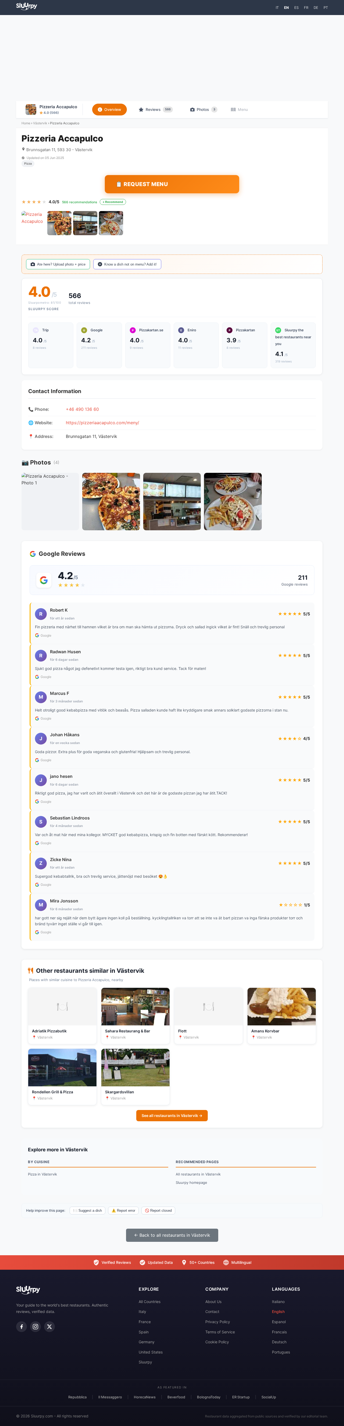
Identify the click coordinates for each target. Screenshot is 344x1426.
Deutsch (279, 1342)
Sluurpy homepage (191, 1182)
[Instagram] (35, 1326)
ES (296, 7)
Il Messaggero (110, 1397)
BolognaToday (208, 1397)
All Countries (149, 1301)
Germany (147, 1342)
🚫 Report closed (158, 1211)
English (278, 1311)
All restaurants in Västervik (198, 1174)
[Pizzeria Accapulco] (34, 223)
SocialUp (268, 1397)
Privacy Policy (217, 1321)
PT (326, 7)
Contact (212, 1311)
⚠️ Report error (123, 1211)
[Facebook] (21, 1326)
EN (286, 7)
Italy (142, 1311)
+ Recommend (113, 202)
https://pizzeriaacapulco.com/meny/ (102, 422)
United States (151, 1352)
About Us (213, 1301)
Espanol (279, 1321)
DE (316, 7)
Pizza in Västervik (42, 1174)
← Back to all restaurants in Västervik (172, 1235)
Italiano (278, 1301)
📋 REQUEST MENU (142, 184)
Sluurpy (145, 1362)
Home (26, 123)
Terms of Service (220, 1332)
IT (277, 7)
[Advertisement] (172, 58)
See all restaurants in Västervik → (172, 1115)
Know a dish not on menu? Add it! (130, 264)
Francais (279, 1332)
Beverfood (176, 1397)
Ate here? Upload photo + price (61, 264)
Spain (144, 1332)
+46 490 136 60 (82, 409)
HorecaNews (145, 1397)
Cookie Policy (217, 1342)
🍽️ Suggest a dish (87, 1211)
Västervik (40, 123)
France (145, 1321)
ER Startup (241, 1397)
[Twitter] (49, 1326)
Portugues (281, 1352)
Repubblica (77, 1397)
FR (306, 7)
